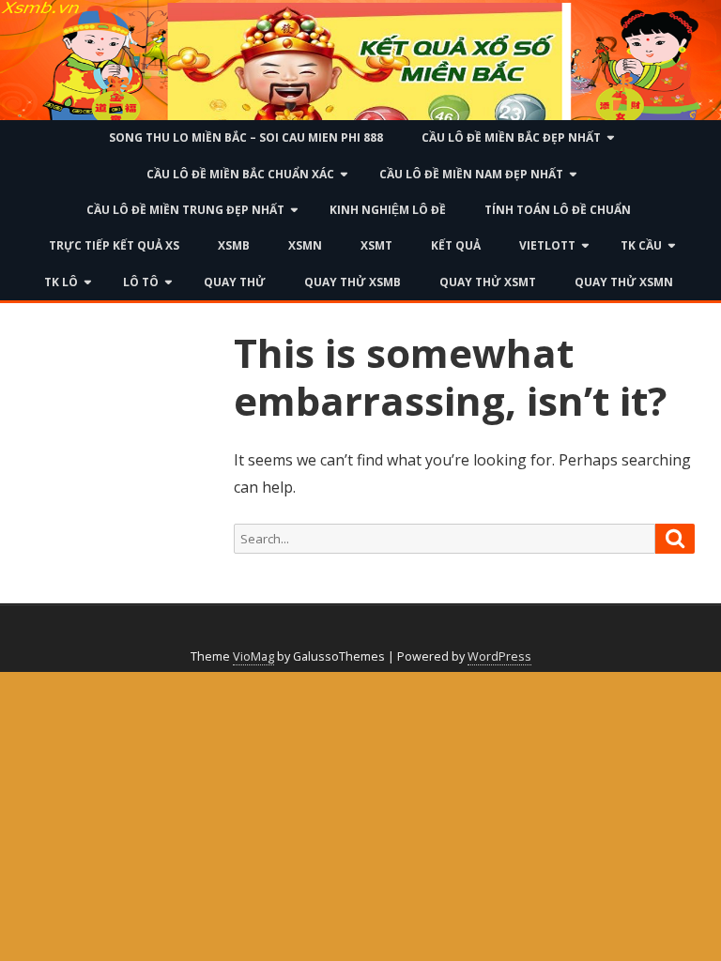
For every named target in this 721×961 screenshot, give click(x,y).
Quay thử (235, 282)
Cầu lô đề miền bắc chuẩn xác (240, 174)
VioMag (253, 656)
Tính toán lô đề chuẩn (557, 210)
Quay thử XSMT (487, 282)
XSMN (305, 245)
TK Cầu (641, 245)
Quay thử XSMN (624, 282)
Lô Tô (141, 282)
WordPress (499, 656)
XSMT (376, 245)
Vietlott (547, 245)
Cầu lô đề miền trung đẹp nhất (185, 210)
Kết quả (456, 245)
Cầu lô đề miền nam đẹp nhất (471, 174)
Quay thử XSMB (352, 282)
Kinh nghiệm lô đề (388, 210)
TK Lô (61, 282)
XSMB (234, 245)
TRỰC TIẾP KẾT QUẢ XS (114, 245)
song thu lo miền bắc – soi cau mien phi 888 (246, 137)
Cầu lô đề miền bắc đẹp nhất (511, 137)
